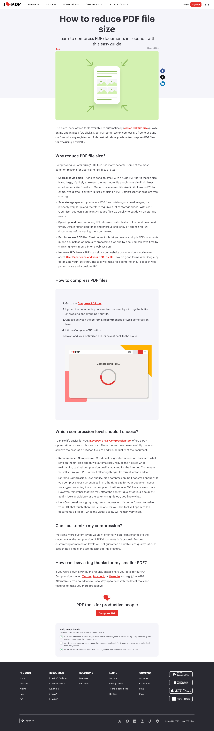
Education (84, 683)
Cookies (113, 694)
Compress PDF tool (89, 303)
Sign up (196, 4)
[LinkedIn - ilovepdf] (135, 721)
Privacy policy (116, 683)
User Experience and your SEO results (89, 257)
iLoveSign (54, 688)
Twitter (86, 576)
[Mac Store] (181, 690)
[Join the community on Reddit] (157, 721)
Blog (57, 49)
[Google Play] (181, 674)
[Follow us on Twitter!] (120, 721)
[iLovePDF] (12, 4)
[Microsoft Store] (181, 698)
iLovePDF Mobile (57, 683)
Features (24, 683)
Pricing (23, 688)
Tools (22, 694)
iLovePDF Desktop (58, 678)
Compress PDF (71, 4)
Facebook (99, 576)
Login (186, 4)
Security (113, 678)
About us (143, 678)
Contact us (144, 683)
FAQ (21, 699)
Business (83, 678)
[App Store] (181, 682)
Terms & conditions (118, 688)
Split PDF (51, 4)
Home (22, 678)
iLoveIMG (53, 699)
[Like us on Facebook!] (127, 721)
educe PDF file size (136, 128)
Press (141, 694)
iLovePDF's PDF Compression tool (110, 440)
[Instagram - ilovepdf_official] (142, 721)
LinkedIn (114, 576)
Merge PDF (33, 4)
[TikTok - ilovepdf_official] (150, 721)
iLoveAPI (53, 694)
